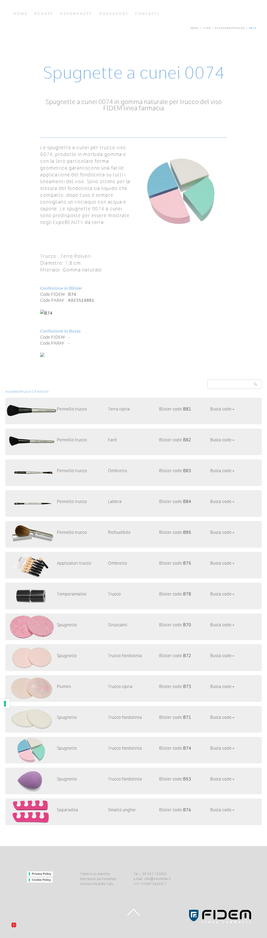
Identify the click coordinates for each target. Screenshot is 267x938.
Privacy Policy (41, 874)
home (194, 28)
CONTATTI (147, 14)
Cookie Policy (41, 880)
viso (207, 28)
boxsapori (114, 14)
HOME (20, 14)
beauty (44, 14)
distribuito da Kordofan (98, 878)
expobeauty (76, 14)
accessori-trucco (230, 28)
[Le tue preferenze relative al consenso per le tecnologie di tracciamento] (5, 704)
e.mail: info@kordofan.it (152, 878)
